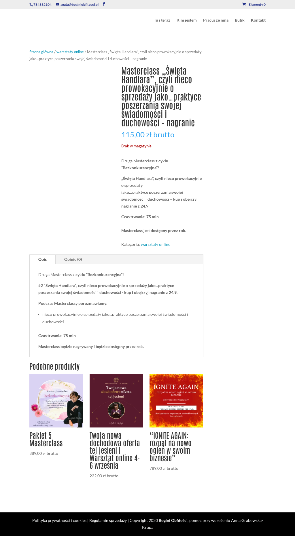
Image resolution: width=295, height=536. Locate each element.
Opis (42, 259)
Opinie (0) (73, 259)
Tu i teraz (162, 20)
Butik (240, 20)
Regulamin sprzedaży (108, 520)
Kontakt (258, 20)
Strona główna (41, 52)
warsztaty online (70, 52)
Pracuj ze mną (215, 20)
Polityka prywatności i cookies (59, 520)
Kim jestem (187, 20)
